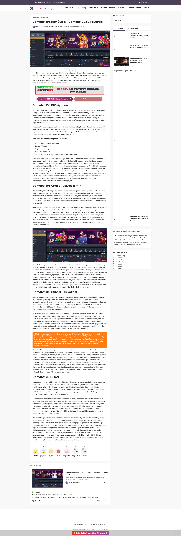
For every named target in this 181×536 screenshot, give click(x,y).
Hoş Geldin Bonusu (98, 524)
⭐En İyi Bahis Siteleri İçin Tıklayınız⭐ (91, 533)
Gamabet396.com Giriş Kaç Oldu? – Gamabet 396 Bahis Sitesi (87, 474)
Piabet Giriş (119, 393)
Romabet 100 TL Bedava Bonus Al (53, 99)
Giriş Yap (147, 2)
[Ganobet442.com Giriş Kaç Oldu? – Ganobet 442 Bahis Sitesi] (121, 61)
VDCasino (118, 401)
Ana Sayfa (69, 8)
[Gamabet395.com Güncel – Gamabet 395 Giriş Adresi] (47, 492)
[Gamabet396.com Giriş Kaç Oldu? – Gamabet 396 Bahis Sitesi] (47, 478)
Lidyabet (118, 399)
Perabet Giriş (120, 389)
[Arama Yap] (139, 2)
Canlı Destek (93, 8)
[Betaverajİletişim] (42, 8)
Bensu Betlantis (41, 26)
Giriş (84, 8)
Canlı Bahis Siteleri (80, 524)
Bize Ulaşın (137, 377)
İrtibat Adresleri (135, 8)
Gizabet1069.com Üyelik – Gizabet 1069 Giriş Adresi (139, 47)
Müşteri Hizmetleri (108, 8)
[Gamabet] (69, 90)
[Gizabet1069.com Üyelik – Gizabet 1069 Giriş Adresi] (121, 49)
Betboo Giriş (119, 391)
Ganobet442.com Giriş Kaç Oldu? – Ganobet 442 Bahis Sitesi (138, 60)
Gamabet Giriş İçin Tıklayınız (86, 99)
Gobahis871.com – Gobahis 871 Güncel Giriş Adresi (50, 2)
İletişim (146, 8)
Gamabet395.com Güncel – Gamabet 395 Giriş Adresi (52, 495)
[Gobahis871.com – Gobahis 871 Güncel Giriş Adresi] (121, 37)
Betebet (118, 397)
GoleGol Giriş (120, 395)
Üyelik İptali (122, 8)
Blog (77, 8)
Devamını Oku (101, 482)
